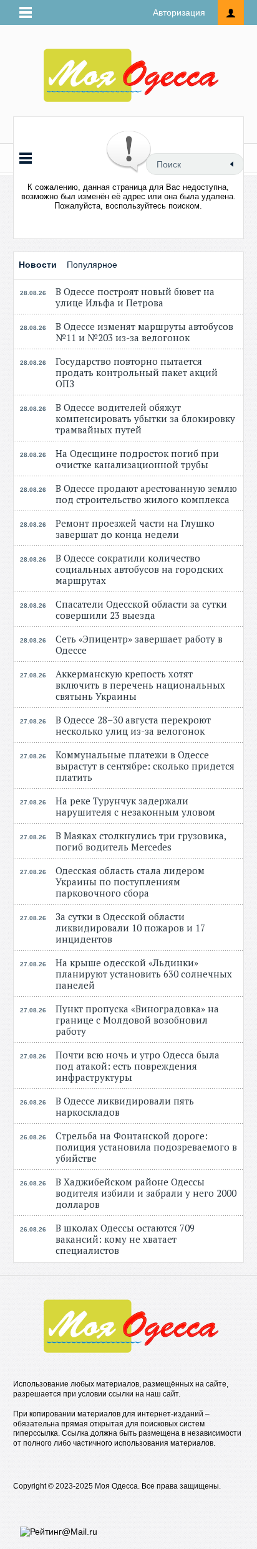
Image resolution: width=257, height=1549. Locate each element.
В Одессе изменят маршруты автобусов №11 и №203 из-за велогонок (144, 332)
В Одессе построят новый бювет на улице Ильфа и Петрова (135, 297)
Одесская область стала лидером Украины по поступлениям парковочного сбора (130, 881)
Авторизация (179, 12)
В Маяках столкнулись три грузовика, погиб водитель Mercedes (141, 841)
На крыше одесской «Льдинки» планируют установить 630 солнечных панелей (144, 974)
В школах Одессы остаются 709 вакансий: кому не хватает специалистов (125, 1239)
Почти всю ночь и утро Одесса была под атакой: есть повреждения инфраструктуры (138, 1066)
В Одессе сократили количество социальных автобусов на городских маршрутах (139, 569)
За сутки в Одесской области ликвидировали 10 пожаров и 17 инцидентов (130, 927)
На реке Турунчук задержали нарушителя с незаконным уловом (135, 806)
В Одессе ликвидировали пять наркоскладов (125, 1106)
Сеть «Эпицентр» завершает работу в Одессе (139, 644)
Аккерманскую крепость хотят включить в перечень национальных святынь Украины (140, 685)
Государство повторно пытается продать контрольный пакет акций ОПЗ (137, 372)
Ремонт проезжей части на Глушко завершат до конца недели (135, 528)
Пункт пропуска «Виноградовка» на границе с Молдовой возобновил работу (137, 1020)
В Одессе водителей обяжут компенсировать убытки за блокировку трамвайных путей (145, 418)
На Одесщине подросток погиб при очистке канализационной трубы (137, 459)
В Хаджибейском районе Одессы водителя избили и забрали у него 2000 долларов (146, 1193)
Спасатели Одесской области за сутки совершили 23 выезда (141, 609)
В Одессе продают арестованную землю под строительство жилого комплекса (146, 494)
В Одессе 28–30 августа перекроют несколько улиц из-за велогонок (133, 725)
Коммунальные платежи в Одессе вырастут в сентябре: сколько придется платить (145, 766)
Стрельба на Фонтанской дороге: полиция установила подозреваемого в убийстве (146, 1147)
